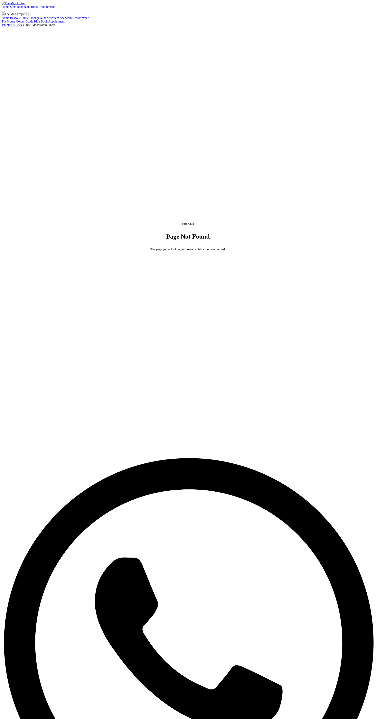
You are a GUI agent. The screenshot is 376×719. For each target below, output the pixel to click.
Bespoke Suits (19, 18)
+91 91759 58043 (13, 25)
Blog (37, 21)
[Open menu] (3, 11)
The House (8, 21)
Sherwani (66, 18)
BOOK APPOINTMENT (213, 261)
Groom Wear (80, 18)
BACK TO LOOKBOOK (162, 261)
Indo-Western (50, 18)
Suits (13, 6)
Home (5, 6)
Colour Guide (24, 21)
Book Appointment (43, 6)
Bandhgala (23, 6)
